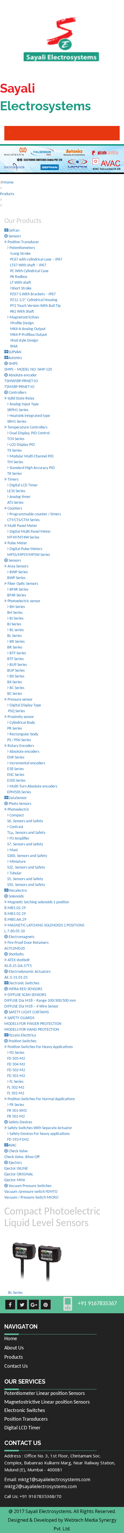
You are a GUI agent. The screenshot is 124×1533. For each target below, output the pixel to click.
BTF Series (17, 653)
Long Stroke (21, 254)
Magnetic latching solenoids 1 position (38, 902)
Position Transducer (23, 242)
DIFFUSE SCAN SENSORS (26, 995)
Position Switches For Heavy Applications (40, 1047)
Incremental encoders (27, 763)
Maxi (13, 850)
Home (9, 182)
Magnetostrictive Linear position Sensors (47, 1402)
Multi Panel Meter (22, 526)
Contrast (16, 827)
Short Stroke (21, 288)
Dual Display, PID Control (29, 433)
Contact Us (16, 1366)
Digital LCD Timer (23, 485)
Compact (16, 815)
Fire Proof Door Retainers (27, 943)
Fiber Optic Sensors (22, 584)
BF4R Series (18, 589)
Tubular (15, 873)
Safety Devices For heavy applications (39, 1134)
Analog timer (20, 497)
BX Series (16, 676)
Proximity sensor (20, 717)
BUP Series (18, 665)
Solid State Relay (20, 398)
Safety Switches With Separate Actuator (39, 1128)
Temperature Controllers (27, 427)
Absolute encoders (24, 752)
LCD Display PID (22, 445)
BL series (16, 630)
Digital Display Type (25, 705)
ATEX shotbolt (18, 960)
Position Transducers (26, 1419)
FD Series (16, 1053)
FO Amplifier (19, 838)
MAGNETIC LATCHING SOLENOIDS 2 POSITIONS (45, 925)
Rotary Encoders (20, 746)
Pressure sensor (20, 699)
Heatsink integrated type (29, 416)
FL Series (16, 1082)
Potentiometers (22, 248)
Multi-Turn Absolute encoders (33, 786)
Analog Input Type (24, 404)
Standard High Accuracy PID (32, 468)
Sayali (45, 97)
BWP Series (18, 572)
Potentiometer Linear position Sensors (44, 1393)
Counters (14, 508)
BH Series (17, 607)
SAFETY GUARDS (20, 1018)
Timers (12, 479)
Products (7, 194)
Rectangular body (23, 734)
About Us (14, 1348)
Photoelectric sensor (23, 601)
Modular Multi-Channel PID (31, 456)
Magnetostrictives (24, 317)
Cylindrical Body (22, 723)
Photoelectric (18, 809)
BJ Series (16, 618)
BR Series (17, 642)
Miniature (17, 862)
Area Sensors (17, 566)
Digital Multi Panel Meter (30, 532)
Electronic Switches (24, 1410)
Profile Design (23, 323)
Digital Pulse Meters (25, 549)
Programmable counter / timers (35, 514)
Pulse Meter (17, 543)
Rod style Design (25, 340)
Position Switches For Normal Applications (41, 1099)
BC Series (16, 688)
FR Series (16, 1105)
